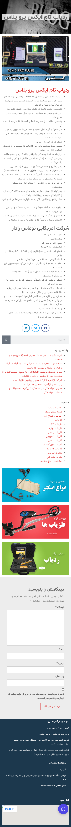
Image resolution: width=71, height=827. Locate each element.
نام (61, 649)
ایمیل (60, 663)
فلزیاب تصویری (54, 436)
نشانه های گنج (54, 457)
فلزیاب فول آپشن (52, 445)
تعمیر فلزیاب (55, 408)
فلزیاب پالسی (55, 432)
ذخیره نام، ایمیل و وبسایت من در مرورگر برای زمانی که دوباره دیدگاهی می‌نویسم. (36, 696)
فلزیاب (58, 420)
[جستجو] (6, 339)
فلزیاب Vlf (56, 424)
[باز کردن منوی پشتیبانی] (63, 809)
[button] (45, 328)
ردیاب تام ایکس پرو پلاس (42, 90)
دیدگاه (59, 607)
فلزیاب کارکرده (54, 449)
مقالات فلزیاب (54, 453)
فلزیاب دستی (55, 440)
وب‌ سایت (59, 676)
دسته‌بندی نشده (53, 412)
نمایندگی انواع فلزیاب (50, 461)
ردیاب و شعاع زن (53, 416)
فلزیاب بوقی (55, 428)
